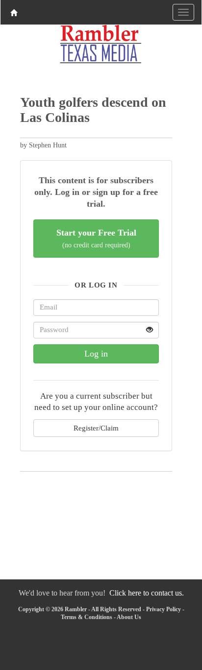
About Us (129, 617)
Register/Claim (96, 428)
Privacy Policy (163, 609)
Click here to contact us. (146, 593)
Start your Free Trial (96, 238)
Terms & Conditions (86, 617)
